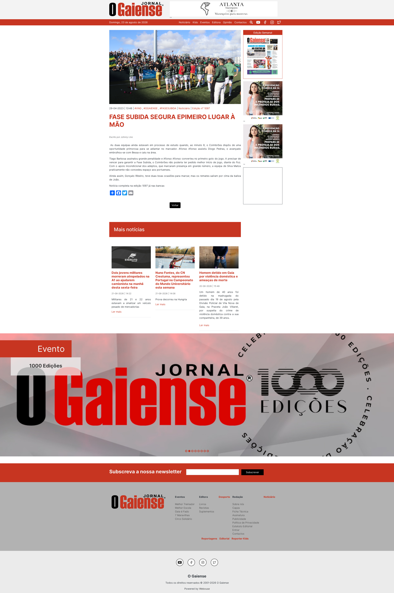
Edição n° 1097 (201, 108)
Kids (195, 22)
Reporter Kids (240, 538)
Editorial (224, 538)
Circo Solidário (183, 518)
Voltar (175, 205)
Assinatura (238, 515)
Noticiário (184, 22)
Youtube (259, 22)
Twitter (280, 22)
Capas (236, 507)
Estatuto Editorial (242, 526)
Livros (202, 504)
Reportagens (209, 538)
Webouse (204, 588)
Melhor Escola (183, 507)
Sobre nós (238, 504)
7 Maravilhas (182, 515)
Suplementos (206, 511)
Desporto (224, 496)
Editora (216, 22)
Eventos (205, 22)
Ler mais (116, 311)
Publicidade (239, 518)
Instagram (273, 22)
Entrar (235, 529)
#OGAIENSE (151, 108)
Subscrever (252, 472)
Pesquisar (252, 22)
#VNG (138, 108)
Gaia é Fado (182, 511)
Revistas (204, 507)
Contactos (240, 22)
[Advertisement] (263, 185)
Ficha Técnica (240, 511)
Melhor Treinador (185, 504)
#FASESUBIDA (168, 108)
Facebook (266, 22)
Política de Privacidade (245, 522)
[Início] (137, 9)
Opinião (227, 22)
